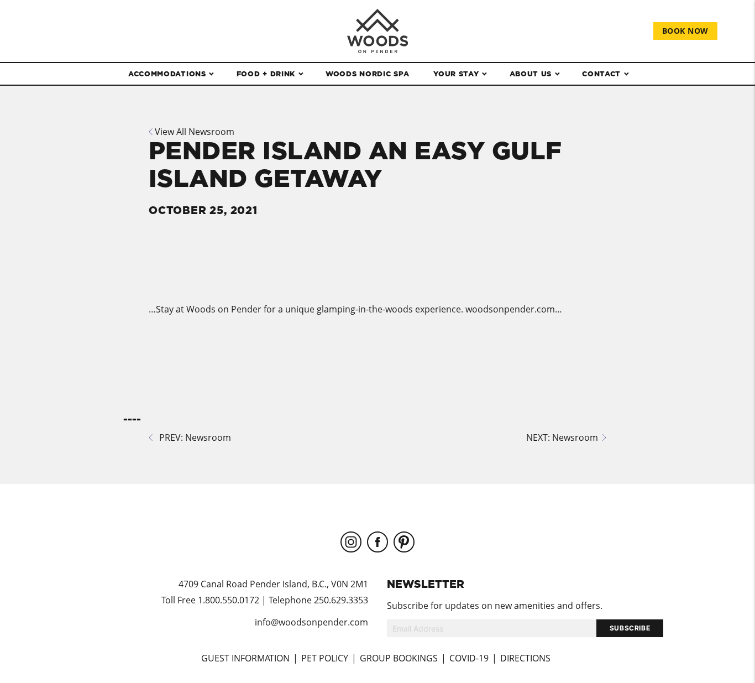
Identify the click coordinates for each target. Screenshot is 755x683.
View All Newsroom (193, 132)
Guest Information (245, 658)
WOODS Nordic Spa (367, 74)
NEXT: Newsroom (564, 437)
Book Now (685, 30)
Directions (525, 658)
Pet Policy (324, 658)
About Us (531, 74)
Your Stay (456, 74)
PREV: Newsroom (192, 437)
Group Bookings (399, 658)
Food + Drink (266, 74)
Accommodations (167, 74)
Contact (601, 74)
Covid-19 (469, 658)
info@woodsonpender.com (311, 622)
